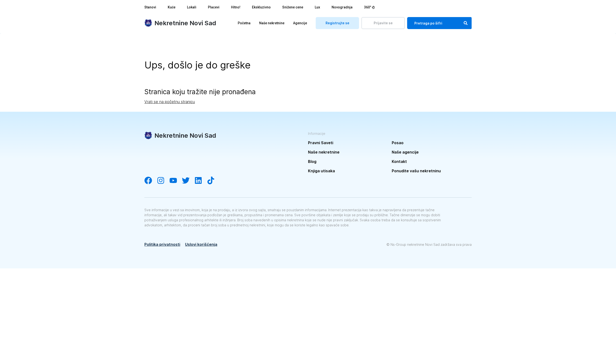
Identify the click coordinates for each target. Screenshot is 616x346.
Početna (244, 23)
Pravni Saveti (320, 142)
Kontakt (399, 161)
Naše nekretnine (271, 23)
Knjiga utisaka (321, 170)
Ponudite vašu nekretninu (416, 170)
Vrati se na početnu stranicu (169, 101)
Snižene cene (292, 7)
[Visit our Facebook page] (150, 181)
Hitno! (235, 7)
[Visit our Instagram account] (163, 181)
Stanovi (150, 7)
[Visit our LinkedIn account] (200, 181)
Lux (317, 7)
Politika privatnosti (162, 244)
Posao (398, 142)
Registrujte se (337, 23)
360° (367, 7)
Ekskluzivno (261, 7)
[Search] (466, 23)
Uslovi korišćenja (201, 244)
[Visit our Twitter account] (188, 181)
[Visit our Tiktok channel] (213, 181)
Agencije (300, 23)
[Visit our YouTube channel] (175, 181)
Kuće (171, 7)
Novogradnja (342, 7)
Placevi (213, 7)
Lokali (191, 7)
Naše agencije (405, 152)
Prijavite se (383, 23)
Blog (312, 161)
